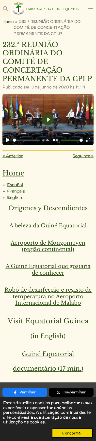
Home (8, 21)
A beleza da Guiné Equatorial (48, 225)
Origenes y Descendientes (48, 208)
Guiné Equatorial (48, 354)
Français (16, 191)
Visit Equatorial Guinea (48, 321)
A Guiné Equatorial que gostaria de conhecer (48, 269)
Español (15, 185)
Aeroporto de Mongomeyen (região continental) (48, 246)
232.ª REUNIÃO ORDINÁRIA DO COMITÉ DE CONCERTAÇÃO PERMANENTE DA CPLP (47, 27)
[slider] (26, 140)
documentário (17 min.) (48, 368)
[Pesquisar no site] (5, 8)
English (14, 197)
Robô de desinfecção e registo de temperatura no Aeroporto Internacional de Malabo (48, 296)
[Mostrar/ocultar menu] (90, 8)
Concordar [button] (72, 433)
